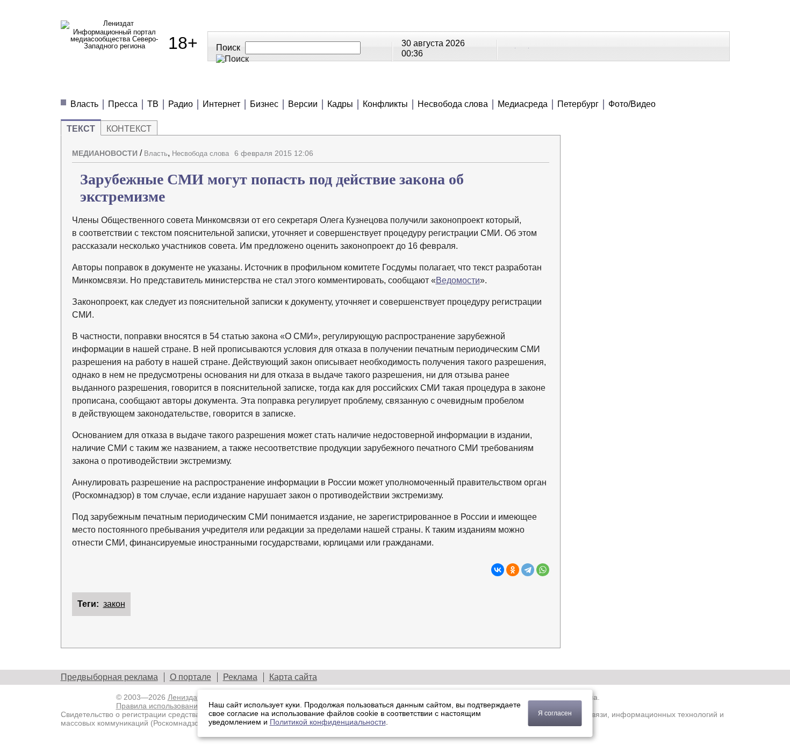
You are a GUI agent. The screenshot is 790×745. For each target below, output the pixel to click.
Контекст (129, 128)
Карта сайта (293, 677)
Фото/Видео (632, 104)
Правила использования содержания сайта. (193, 705)
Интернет (221, 104)
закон (114, 603)
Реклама (240, 677)
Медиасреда (523, 104)
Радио (180, 104)
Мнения (189, 85)
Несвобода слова (453, 104)
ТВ (153, 104)
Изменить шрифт (522, 149)
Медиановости (109, 85)
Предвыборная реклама (109, 677)
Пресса (123, 104)
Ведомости (458, 280)
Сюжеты (399, 85)
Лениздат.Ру (189, 697)
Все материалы (545, 85)
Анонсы (464, 85)
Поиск (228, 47)
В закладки (541, 149)
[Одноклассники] (512, 569)
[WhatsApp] (542, 569)
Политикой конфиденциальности (328, 722)
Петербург (578, 104)
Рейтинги (330, 85)
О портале (190, 677)
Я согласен (555, 713)
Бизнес (264, 104)
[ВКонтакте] (497, 569)
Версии (303, 104)
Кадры (340, 104)
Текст (81, 128)
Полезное (257, 85)
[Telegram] (527, 569)
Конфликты (385, 104)
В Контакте (509, 46)
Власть (84, 104)
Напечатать (503, 149)
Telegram (523, 46)
